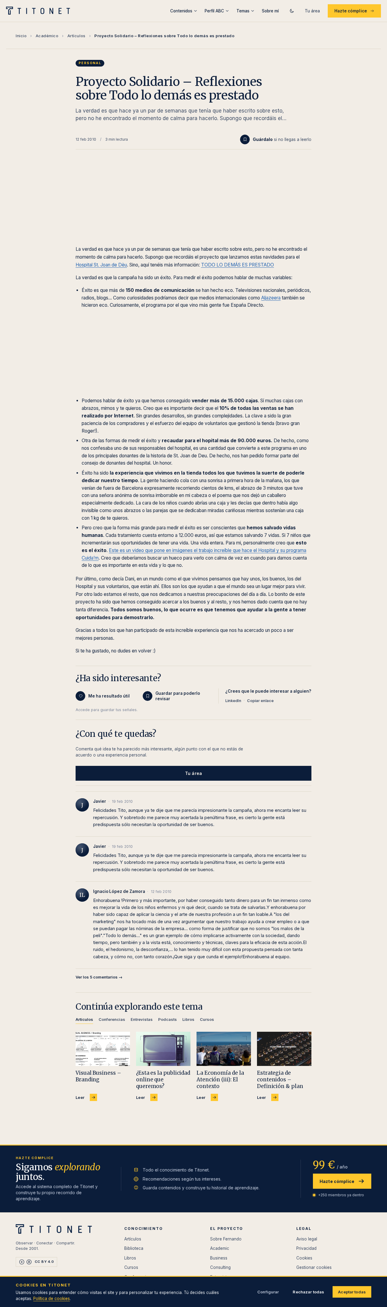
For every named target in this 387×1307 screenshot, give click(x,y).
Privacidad (306, 1248)
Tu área (312, 10)
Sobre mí (270, 10)
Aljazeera (271, 298)
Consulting (220, 1267)
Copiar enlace (260, 700)
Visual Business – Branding (98, 1076)
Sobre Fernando (226, 1239)
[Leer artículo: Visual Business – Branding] (103, 1049)
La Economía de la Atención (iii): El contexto (220, 1080)
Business (218, 1258)
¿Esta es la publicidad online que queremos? (163, 1080)
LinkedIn (233, 700)
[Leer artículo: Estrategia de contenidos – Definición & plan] (284, 1049)
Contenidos (181, 10)
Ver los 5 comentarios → (99, 977)
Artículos (76, 35)
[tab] (84, 1020)
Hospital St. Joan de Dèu (101, 265)
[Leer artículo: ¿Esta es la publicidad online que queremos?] (163, 1049)
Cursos (131, 1267)
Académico (47, 35)
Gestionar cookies (314, 1267)
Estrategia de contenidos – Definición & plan (280, 1080)
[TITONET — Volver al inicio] (40, 11)
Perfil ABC (214, 10)
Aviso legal (306, 1239)
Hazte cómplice (350, 10)
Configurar (268, 1291)
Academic (219, 1248)
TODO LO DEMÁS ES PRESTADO (237, 265)
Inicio (21, 35)
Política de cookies (51, 1298)
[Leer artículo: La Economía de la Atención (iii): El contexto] (224, 1049)
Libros (130, 1258)
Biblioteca (133, 1248)
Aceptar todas (352, 1291)
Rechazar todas (308, 1291)
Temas (242, 10)
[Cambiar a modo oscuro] (292, 11)
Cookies (304, 1258)
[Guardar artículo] (245, 139)
